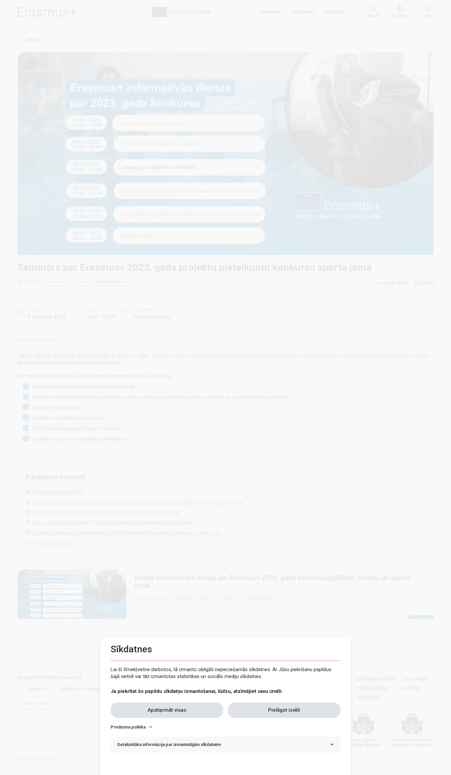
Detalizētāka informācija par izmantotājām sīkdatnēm (169, 744)
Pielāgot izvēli (284, 710)
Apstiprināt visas (167, 710)
